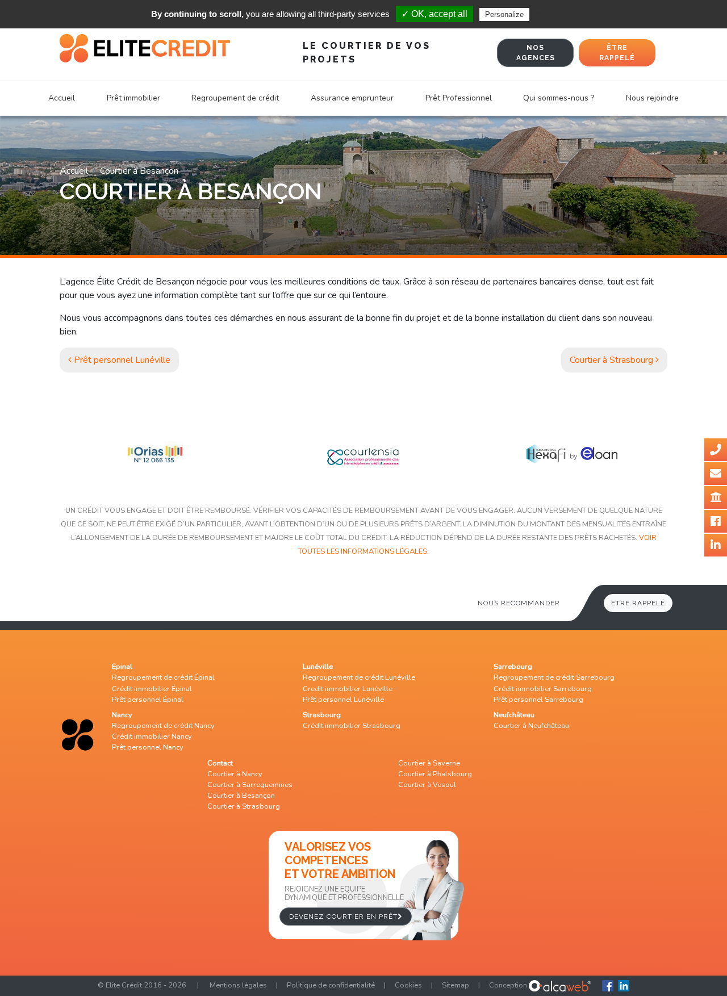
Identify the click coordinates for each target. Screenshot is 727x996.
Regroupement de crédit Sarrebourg (554, 677)
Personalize (504, 14)
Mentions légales (238, 985)
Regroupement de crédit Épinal (163, 677)
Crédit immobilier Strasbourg (351, 726)
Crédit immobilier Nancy (152, 736)
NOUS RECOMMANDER (519, 603)
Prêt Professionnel (458, 98)
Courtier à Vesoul (427, 785)
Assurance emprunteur (352, 98)
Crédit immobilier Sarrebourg (543, 689)
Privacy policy (559, 14)
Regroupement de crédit (235, 98)
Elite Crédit (124, 985)
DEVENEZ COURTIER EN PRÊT (343, 916)
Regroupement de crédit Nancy (163, 726)
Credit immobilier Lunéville (347, 689)
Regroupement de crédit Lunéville (359, 677)
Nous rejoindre (652, 98)
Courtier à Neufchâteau (531, 726)
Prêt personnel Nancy (147, 747)
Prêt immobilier (133, 98)
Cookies (408, 985)
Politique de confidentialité (331, 985)
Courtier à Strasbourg (612, 360)
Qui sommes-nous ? (558, 98)
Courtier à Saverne (429, 763)
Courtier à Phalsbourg (435, 774)
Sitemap (455, 985)
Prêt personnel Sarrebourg (538, 699)
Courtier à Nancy (234, 774)
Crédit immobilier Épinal (152, 689)
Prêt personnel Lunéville (121, 360)
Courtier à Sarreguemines (250, 785)
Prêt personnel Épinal (147, 699)
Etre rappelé (638, 603)
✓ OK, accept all (434, 14)
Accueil (61, 98)
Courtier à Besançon (241, 795)
